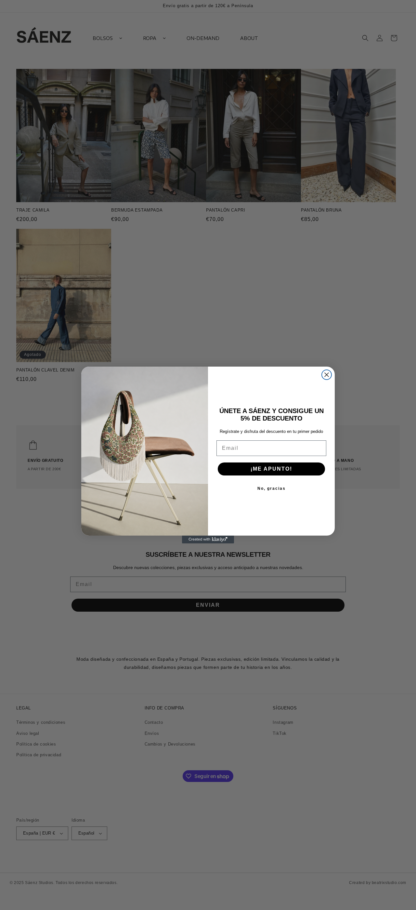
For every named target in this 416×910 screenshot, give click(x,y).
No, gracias (271, 488)
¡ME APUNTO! (271, 469)
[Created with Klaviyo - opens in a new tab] (208, 539)
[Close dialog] (327, 375)
